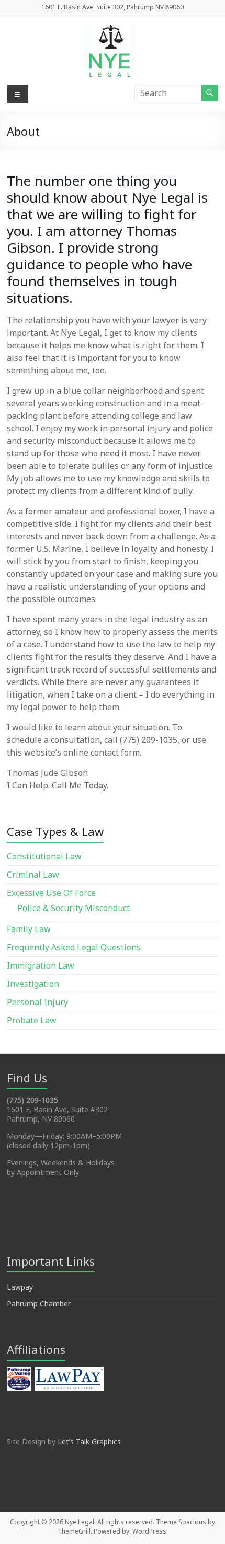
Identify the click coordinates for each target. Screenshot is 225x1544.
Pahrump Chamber (39, 1304)
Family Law (29, 929)
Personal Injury (37, 1002)
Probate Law (32, 1020)
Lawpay (20, 1287)
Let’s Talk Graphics (89, 1441)
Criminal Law (33, 874)
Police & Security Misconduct (73, 908)
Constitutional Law (44, 856)
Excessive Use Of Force (51, 893)
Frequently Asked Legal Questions (74, 947)
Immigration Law (40, 965)
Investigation (33, 983)
